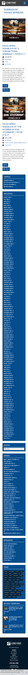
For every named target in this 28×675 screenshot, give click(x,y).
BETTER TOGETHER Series (11, 471)
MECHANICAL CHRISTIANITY (11, 502)
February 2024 (8, 258)
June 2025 (6, 225)
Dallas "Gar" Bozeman (10, 544)
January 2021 (7, 333)
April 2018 (6, 371)
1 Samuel (11, 142)
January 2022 (7, 308)
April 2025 (6, 229)
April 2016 (6, 420)
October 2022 (7, 290)
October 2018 (7, 359)
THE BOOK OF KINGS (9, 521)
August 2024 (7, 246)
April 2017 (6, 395)
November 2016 (8, 405)
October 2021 (7, 314)
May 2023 (6, 276)
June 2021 (6, 323)
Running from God (16, 586)
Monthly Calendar (14, 660)
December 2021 (8, 310)
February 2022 (8, 306)
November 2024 (8, 239)
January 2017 (7, 401)
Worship (14, 596)
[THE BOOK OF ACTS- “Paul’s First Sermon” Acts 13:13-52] (6, 627)
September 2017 (8, 385)
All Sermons (14, 651)
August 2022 (7, 294)
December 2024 (8, 237)
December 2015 (8, 428)
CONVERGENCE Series (9, 477)
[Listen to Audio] (4, 613)
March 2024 (7, 256)
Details (5, 85)
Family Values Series (9, 487)
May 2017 (6, 393)
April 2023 (6, 278)
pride (17, 584)
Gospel (21, 575)
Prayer (12, 584)
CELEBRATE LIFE (8, 473)
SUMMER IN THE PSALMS (10, 517)
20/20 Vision (7, 461)
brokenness (11, 571)
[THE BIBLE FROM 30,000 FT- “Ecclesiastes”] (6, 619)
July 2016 (6, 414)
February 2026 (8, 209)
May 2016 (6, 418)
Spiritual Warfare (8, 590)
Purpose (21, 584)
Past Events (14, 658)
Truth (19, 594)
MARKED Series (8, 500)
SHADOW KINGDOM (8, 510)
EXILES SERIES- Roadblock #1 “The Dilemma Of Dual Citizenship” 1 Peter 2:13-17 (12, 129)
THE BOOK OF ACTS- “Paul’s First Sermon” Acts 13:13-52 (16, 627)
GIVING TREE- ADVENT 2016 (11, 492)
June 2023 (6, 274)
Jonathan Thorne (9, 556)
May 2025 (6, 227)
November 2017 (8, 381)
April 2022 (6, 302)
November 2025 (8, 215)
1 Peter (6, 61)
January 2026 (7, 211)
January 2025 (7, 235)
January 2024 (7, 260)
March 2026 (7, 207)
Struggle (20, 590)
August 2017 (7, 387)
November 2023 (8, 264)
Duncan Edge (8, 59)
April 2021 (6, 327)
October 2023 (7, 266)
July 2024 (6, 248)
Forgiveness (15, 575)
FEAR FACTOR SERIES (9, 490)
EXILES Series (7, 483)
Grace (5, 577)
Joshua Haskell (8, 558)
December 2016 (8, 403)
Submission (6, 592)
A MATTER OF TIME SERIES (10, 465)
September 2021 (8, 316)
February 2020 (8, 343)
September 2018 (8, 361)
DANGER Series (8, 479)
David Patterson (8, 550)
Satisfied (13, 588)
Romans (25, 142)
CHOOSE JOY (7, 475)
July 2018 (6, 365)
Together (18, 592)
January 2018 (7, 377)
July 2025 (6, 223)
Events (14, 655)
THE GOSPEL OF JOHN (9, 525)
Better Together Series (11, 182)
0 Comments (8, 64)
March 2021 (7, 329)
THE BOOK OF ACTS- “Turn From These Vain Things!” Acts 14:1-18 (16, 609)
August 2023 (7, 270)
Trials (11, 594)
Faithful (6, 575)
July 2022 (6, 296)
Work (5, 596)
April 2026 (6, 205)
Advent (5, 571)
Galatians (15, 142)
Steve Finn (7, 560)
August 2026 (7, 197)
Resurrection (7, 586)
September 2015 (8, 434)
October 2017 (7, 383)
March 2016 (7, 422)
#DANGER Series (8, 180)
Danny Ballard (8, 548)
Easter (10, 573)
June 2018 (6, 367)
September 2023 (8, 268)
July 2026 (6, 199)
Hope (5, 579)
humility (10, 579)
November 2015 (8, 430)
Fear (10, 575)
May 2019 (6, 351)
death (21, 571)
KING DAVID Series (8, 496)
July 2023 (6, 272)
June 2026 (6, 201)
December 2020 (8, 335)
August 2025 (7, 221)
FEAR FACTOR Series (9, 184)
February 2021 (8, 331)
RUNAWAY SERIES (8, 508)
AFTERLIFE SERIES (8, 469)
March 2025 (7, 231)
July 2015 (6, 438)
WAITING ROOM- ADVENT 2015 (11, 533)
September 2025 (8, 219)
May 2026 (6, 203)
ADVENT (6, 467)
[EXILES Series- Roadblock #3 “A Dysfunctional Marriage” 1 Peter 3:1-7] (14, 40)
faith (20, 573)
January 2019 (7, 353)
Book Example (14, 653)
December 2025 (8, 213)
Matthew (20, 142)
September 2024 (8, 244)
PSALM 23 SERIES (8, 506)
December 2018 (8, 355)
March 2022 (7, 304)
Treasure (6, 594)
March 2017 (7, 397)
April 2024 (6, 254)
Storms (15, 590)
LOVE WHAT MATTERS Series (11, 498)
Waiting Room (7, 186)
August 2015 (7, 436)
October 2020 (7, 339)
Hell (14, 577)
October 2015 (7, 432)
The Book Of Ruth (9, 523)
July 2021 (6, 320)
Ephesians (15, 573)
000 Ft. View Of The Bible (10, 459)
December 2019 (8, 347)
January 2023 (7, 284)
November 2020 (8, 337)
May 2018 (6, 369)
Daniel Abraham (8, 546)
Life (21, 579)
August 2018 (7, 363)
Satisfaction (6, 588)
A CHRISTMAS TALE (8, 463)
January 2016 (7, 426)
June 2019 (6, 349)
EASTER (6, 481)
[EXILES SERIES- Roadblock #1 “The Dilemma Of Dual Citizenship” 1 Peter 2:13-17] (14, 119)
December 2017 (8, 379)
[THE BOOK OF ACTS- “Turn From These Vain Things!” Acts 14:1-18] (6, 609)
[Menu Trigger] (25, 3)
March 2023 (7, 280)
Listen (7, 90)
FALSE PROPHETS (8, 485)
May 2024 (6, 252)
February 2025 (8, 233)
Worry (9, 596)
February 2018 (8, 375)
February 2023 (8, 282)
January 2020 (7, 345)
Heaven (9, 577)
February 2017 (8, 399)
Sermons (14, 650)
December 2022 (8, 286)
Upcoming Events (14, 656)
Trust (15, 594)
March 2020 (7, 341)
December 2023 (8, 262)
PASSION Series (8, 504)
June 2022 (6, 298)
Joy (14, 579)
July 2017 (6, 389)
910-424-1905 (14, 663)
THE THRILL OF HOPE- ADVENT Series (13, 529)
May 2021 (6, 325)
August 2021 (7, 318)
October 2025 (7, 217)
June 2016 (6, 416)
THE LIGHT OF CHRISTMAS (10, 527)
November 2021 (8, 312)
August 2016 (7, 412)
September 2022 (8, 292)
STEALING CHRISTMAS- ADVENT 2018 (13, 515)
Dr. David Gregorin (9, 552)
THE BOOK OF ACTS (9, 519)
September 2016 (8, 410)
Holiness (18, 577)
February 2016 (8, 424)
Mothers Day (7, 584)
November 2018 (8, 357)
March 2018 (7, 373)
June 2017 (6, 391)
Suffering (12, 592)
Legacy (17, 579)
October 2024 (7, 241)
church (17, 571)
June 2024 (6, 250)
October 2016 (7, 407)
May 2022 (6, 300)
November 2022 (8, 288)
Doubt (5, 573)
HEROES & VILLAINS (9, 494)
